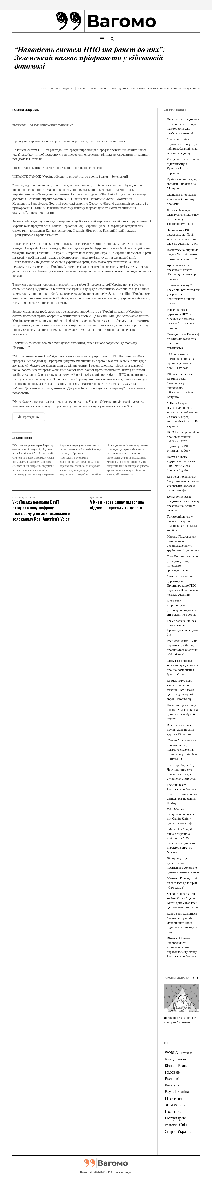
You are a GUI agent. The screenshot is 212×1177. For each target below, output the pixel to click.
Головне (172, 1072)
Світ (183, 1124)
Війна (183, 1065)
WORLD (171, 1052)
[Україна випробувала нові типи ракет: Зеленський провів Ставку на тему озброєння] (83, 459)
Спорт (170, 1131)
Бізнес (170, 1065)
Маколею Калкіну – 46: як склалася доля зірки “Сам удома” (182, 882)
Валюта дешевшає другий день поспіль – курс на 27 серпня (182, 729)
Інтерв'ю (186, 1053)
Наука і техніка (177, 1091)
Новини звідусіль (62, 88)
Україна (184, 1131)
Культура (172, 1084)
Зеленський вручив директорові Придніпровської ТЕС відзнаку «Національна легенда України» (182, 585)
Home (43, 88)
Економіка (174, 1078)
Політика (173, 1111)
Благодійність (175, 1059)
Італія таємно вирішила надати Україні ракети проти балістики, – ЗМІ (182, 254)
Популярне (175, 1118)
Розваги (171, 1124)
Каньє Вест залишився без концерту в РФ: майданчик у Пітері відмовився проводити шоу (182, 922)
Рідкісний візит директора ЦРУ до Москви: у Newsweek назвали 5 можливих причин (181, 318)
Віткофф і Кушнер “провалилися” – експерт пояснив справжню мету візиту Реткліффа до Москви (182, 947)
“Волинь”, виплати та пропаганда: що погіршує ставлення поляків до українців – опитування (182, 749)
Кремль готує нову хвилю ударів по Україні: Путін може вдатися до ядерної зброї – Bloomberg (180, 689)
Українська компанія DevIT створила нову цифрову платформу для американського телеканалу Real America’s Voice (41, 510)
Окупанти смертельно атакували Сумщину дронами (182, 199)
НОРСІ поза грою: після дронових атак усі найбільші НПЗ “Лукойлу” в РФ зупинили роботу (183, 441)
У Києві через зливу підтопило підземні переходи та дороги (117, 505)
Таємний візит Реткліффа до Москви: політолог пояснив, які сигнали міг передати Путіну (182, 794)
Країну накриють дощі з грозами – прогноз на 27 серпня (183, 183)
